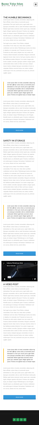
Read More (19, 130)
